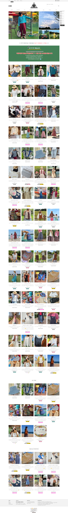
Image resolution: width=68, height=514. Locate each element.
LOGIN (9, 0)
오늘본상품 (62, 23)
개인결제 (62, 20)
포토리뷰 (62, 13)
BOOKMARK (57, 0)
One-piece (18, 9)
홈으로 (9, 501)
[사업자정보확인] (47, 502)
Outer (12, 9)
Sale (56, 9)
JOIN (12, 0)
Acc (37, 9)
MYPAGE (21, 0)
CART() (15, 0)
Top (24, 9)
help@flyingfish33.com (47, 504)
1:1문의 (62, 15)
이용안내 (10, 502)
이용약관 (10, 503)
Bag (43, 9)
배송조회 (62, 18)
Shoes (50, 9)
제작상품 (62, 11)
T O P (62, 25)
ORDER (18, 0)
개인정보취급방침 (11, 504)
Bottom (31, 9)
